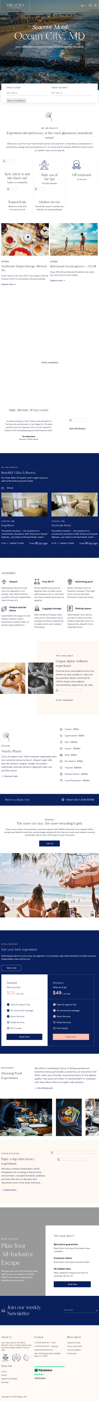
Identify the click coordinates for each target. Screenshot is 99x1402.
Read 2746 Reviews (77, 428)
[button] (50, 363)
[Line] (97, 1397)
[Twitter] (77, 1397)
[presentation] (6, 48)
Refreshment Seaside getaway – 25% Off (73, 266)
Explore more (7, 284)
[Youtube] (85, 1397)
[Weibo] (93, 1397)
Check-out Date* (59, 87)
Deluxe (10, 487)
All (2, 487)
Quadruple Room (61, 525)
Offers (54, 261)
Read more (24, 1036)
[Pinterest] (89, 1397)
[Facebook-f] (73, 1397)
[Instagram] (81, 1397)
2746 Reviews (40, 1378)
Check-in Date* (13, 87)
